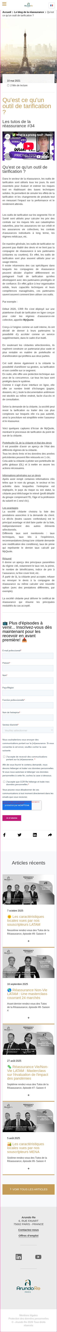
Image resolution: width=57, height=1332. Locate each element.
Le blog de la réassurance (29, 12)
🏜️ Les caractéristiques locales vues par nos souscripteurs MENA (25, 1148)
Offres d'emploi (28, 1235)
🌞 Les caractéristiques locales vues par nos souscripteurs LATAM (25, 920)
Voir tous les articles (29, 1189)
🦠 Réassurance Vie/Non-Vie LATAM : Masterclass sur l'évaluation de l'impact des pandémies (27, 1073)
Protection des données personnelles (29, 1318)
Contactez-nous (28, 1229)
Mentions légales (28, 1315)
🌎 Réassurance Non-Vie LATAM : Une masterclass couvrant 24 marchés (27, 994)
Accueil (6, 12)
